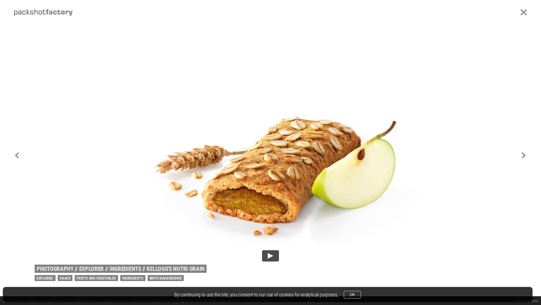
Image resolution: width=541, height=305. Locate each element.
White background (165, 278)
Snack (64, 278)
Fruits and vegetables (96, 278)
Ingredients (125, 268)
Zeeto (534, 301)
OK (352, 295)
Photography (55, 268)
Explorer (91, 268)
